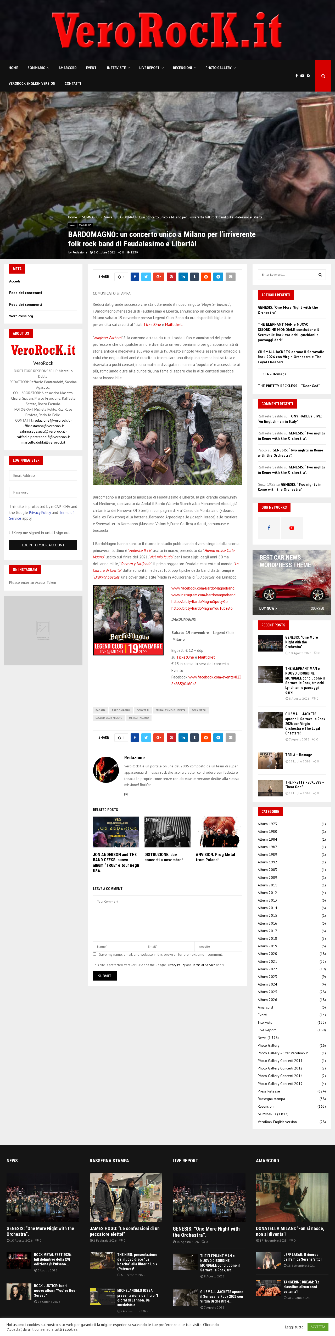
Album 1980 (267, 831)
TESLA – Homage (272, 374)
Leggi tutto (294, 1327)
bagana (100, 710)
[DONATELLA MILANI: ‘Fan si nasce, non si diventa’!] (292, 1197)
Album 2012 (267, 892)
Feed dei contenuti (25, 292)
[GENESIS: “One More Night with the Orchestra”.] (270, 643)
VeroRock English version (32, 83)
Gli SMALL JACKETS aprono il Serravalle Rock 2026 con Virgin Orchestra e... (221, 1296)
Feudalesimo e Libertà (170, 710)
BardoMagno (121, 710)
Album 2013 (267, 900)
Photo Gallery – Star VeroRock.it (283, 1053)
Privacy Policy (176, 965)
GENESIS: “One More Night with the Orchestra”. (301, 642)
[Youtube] (303, 76)
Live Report (149, 68)
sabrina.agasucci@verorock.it (42, 431)
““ (140, 550)
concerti (143, 710)
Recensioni (182, 68)
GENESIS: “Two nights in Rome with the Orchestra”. (291, 436)
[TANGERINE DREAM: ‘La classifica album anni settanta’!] (268, 1288)
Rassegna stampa (271, 1098)
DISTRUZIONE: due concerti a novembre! (163, 857)
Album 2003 (267, 869)
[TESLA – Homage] (270, 760)
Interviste (116, 68)
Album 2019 (267, 946)
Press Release (269, 1091)
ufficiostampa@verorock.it (43, 425)
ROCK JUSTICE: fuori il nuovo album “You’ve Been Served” (55, 1290)
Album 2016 (267, 923)
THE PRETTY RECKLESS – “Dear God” (289, 385)
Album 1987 (267, 847)
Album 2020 (267, 953)
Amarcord (68, 68)
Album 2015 (267, 915)
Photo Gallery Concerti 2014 (280, 1075)
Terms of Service (203, 965)
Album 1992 (267, 862)
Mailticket (173, 324)
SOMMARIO (36, 68)
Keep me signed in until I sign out (41, 532)
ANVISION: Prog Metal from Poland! (215, 857)
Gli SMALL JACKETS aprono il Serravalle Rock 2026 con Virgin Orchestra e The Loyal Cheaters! (291, 356)
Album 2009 (267, 877)
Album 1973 (267, 824)
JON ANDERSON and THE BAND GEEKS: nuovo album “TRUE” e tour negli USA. (116, 862)
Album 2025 (267, 991)
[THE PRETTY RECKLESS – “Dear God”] (270, 788)
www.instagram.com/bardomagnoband (203, 594)
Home (13, 68)
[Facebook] (297, 76)
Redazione (79, 252)
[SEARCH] (320, 274)
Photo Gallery (218, 68)
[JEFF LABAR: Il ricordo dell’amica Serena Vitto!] (268, 1260)
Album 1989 (267, 854)
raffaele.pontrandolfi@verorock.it (43, 436)
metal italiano (139, 718)
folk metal (199, 710)
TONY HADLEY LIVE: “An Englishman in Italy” (290, 419)
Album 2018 (267, 938)
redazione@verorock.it (52, 420)
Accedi (14, 281)
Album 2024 (267, 984)
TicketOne (152, 324)
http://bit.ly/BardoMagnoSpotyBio (199, 601)
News (72, 225)
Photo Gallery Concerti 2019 (280, 1083)
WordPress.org (21, 316)
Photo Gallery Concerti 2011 (280, 1060)
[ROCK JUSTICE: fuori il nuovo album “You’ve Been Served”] (19, 1291)
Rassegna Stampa (109, 1160)
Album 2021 (267, 961)
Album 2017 (267, 931)
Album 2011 (267, 885)
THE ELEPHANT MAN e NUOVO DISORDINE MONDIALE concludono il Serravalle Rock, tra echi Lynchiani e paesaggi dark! (288, 332)
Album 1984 (267, 839)
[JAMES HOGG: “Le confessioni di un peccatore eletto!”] (126, 1197)
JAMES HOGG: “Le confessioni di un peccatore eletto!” (125, 1231)
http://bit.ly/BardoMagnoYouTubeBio (202, 608)
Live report (185, 1160)
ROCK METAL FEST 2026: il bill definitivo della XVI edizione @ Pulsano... (54, 1259)
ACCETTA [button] (318, 1327)
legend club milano (109, 718)
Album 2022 (267, 969)
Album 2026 (267, 999)
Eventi (92, 68)
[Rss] (310, 76)
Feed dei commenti (25, 304)
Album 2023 (267, 976)
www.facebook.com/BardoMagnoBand (202, 588)
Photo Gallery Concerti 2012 (280, 1068)
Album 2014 (267, 907)
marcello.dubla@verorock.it (43, 442)
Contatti (73, 83)
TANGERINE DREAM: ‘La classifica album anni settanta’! (301, 1287)
